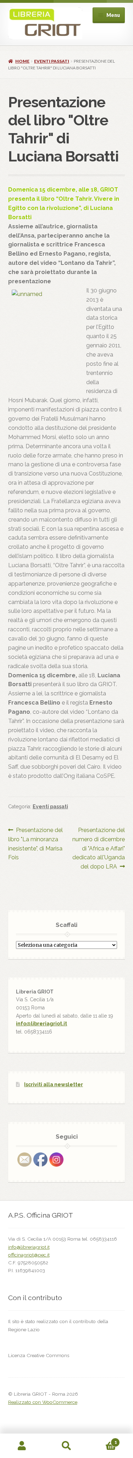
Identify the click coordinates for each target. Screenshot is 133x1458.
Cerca (66, 1446)
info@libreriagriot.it (41, 1023)
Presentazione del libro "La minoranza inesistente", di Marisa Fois (35, 843)
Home (22, 61)
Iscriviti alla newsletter (53, 1084)
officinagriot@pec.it (29, 1255)
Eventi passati (51, 61)
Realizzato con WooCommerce (42, 1402)
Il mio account (22, 1446)
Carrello (103, 1440)
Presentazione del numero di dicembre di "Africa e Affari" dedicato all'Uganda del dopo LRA (98, 848)
